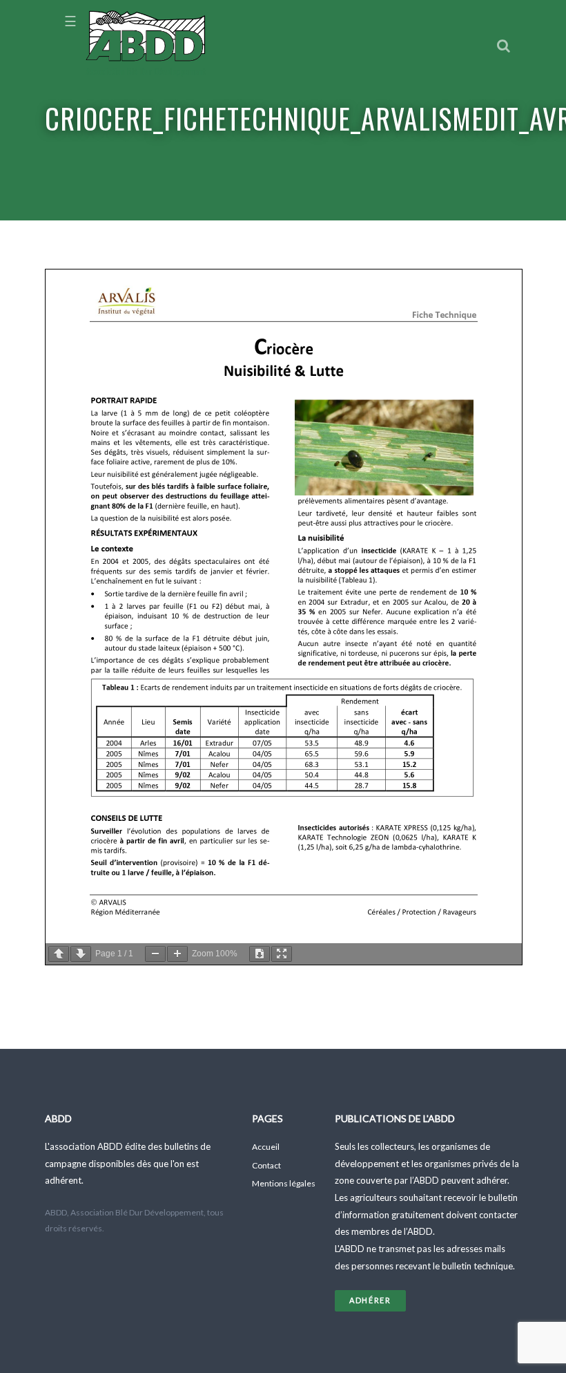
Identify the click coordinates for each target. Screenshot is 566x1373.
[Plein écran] (281, 954)
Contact (266, 1165)
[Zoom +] (177, 954)
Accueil (266, 1147)
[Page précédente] (58, 954)
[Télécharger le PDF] (259, 954)
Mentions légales (283, 1183)
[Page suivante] (80, 954)
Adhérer (370, 1300)
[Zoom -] (155, 954)
